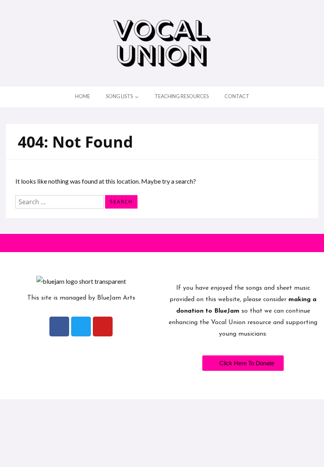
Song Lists (119, 96)
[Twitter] (81, 326)
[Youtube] (103, 326)
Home (82, 96)
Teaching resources (181, 96)
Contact (236, 96)
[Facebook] (59, 326)
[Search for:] (60, 201)
